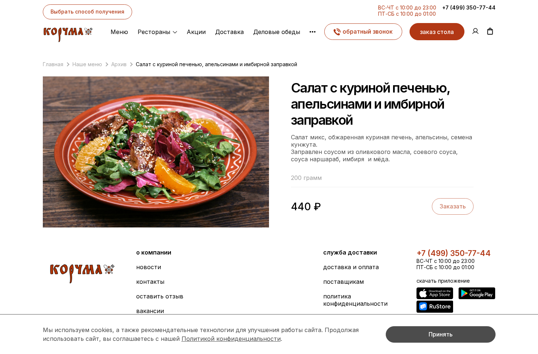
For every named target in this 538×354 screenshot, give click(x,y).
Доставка (229, 31)
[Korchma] (68, 33)
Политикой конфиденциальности (231, 338)
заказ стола (437, 31)
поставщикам (343, 281)
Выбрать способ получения (87, 11)
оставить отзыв (159, 296)
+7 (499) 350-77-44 (469, 7)
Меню (119, 31)
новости (148, 267)
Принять (441, 334)
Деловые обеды (276, 31)
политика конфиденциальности (355, 300)
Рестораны (154, 31)
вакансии (150, 311)
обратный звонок (368, 31)
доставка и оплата (351, 267)
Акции (196, 31)
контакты (150, 281)
